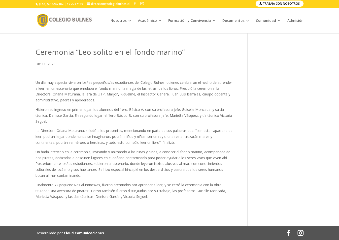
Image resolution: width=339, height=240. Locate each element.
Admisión (295, 21)
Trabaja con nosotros (281, 3)
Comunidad (266, 21)
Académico (147, 21)
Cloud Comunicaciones (84, 233)
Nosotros (118, 21)
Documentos (233, 21)
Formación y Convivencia (189, 21)
